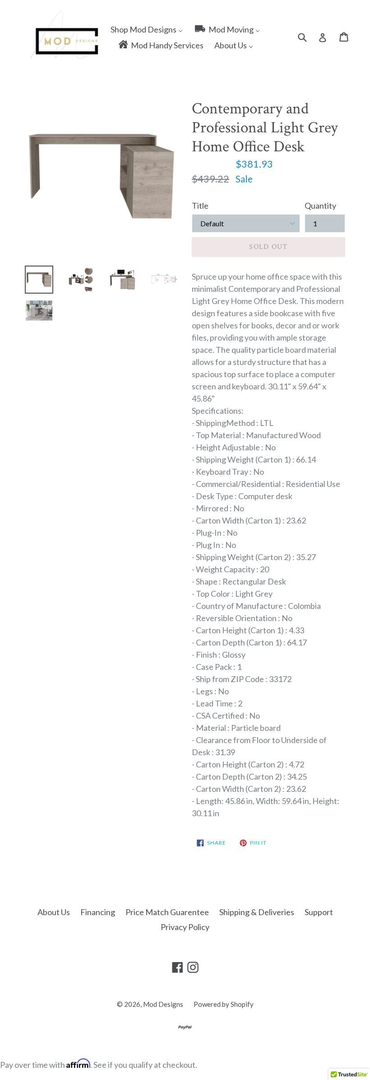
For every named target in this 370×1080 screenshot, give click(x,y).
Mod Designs (163, 1004)
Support (319, 912)
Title (200, 205)
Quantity (320, 205)
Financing (97, 912)
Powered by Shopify (224, 1004)
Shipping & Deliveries (256, 912)
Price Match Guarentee (167, 912)
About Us (53, 912)
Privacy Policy (185, 927)
